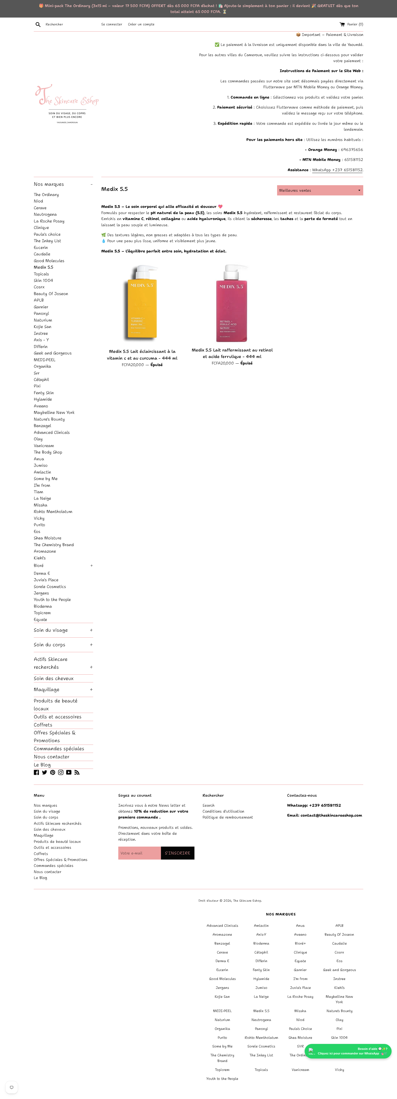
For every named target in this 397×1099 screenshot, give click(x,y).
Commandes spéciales (59, 748)
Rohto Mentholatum (53, 511)
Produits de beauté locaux (56, 705)
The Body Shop (48, 452)
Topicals (41, 274)
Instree (41, 333)
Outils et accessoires (58, 716)
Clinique (41, 227)
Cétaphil (41, 379)
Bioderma (43, 606)
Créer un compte (141, 24)
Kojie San (42, 326)
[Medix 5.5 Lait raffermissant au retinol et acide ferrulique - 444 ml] (232, 303)
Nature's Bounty (49, 419)
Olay (38, 439)
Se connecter (111, 24)
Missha (40, 505)
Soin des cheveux (53, 678)
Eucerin (41, 247)
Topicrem (42, 613)
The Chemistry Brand (54, 544)
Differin (41, 346)
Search (209, 805)
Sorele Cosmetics (50, 586)
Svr (37, 373)
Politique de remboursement (228, 817)
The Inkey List (47, 241)
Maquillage (63, 689)
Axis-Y (261, 934)
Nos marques (63, 184)
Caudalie (42, 254)
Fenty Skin (44, 392)
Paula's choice (47, 234)
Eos (37, 531)
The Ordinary (46, 194)
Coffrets (43, 725)
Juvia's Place (46, 580)
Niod (38, 201)
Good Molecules (49, 260)
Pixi (37, 386)
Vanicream (44, 445)
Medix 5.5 (43, 267)
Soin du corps (63, 644)
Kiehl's (40, 558)
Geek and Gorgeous (53, 353)
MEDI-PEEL (45, 360)
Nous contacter (51, 756)
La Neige (42, 498)
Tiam (38, 492)
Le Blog (42, 765)
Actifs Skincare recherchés (63, 663)
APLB (39, 300)
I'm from (300, 978)
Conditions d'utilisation (223, 811)
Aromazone (45, 551)
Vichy (39, 518)
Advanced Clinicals (52, 432)
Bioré (63, 565)
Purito (39, 524)
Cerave (40, 208)
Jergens (41, 593)
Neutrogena (45, 214)
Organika (42, 366)
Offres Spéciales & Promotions (54, 736)
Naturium (43, 320)
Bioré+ (300, 943)
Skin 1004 (43, 280)
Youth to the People (52, 599)
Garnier (41, 307)
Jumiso (41, 465)
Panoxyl (41, 313)
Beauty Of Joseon (51, 293)
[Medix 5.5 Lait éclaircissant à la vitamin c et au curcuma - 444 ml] (142, 304)
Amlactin (42, 472)
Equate (40, 619)
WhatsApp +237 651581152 (337, 169)
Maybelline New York (54, 412)
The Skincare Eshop (247, 901)
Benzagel (42, 425)
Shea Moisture (47, 538)
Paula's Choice (300, 1028)
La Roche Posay (49, 221)
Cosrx (39, 287)
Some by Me (46, 478)
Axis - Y (41, 340)
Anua (39, 459)
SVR (300, 1046)
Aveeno (41, 406)
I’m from (42, 485)
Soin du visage (63, 630)
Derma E (42, 573)
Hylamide (43, 399)
